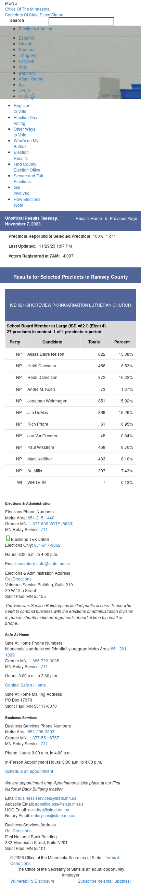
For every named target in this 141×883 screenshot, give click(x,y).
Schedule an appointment (29, 771)
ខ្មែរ (21, 84)
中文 (23, 67)
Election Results (21, 155)
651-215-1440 (41, 517)
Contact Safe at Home (25, 685)
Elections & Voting (35, 28)
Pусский (26, 61)
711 (44, 529)
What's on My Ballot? (26, 143)
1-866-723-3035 (44, 660)
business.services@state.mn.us (46, 798)
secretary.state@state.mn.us (43, 563)
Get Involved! (22, 190)
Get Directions (18, 579)
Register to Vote (21, 108)
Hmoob (26, 43)
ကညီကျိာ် (27, 96)
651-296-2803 (41, 731)
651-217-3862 (47, 545)
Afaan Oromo (31, 79)
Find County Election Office (27, 167)
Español (26, 38)
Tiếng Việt (28, 55)
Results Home (89, 218)
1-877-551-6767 (44, 737)
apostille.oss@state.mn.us (59, 804)
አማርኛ (24, 90)
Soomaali (28, 49)
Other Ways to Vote (24, 131)
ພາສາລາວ (27, 73)
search (17, 20)
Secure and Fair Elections (28, 178)
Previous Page (123, 218)
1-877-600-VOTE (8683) (51, 523)
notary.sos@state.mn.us (52, 815)
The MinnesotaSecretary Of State (34, 11)
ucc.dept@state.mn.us (48, 809)
